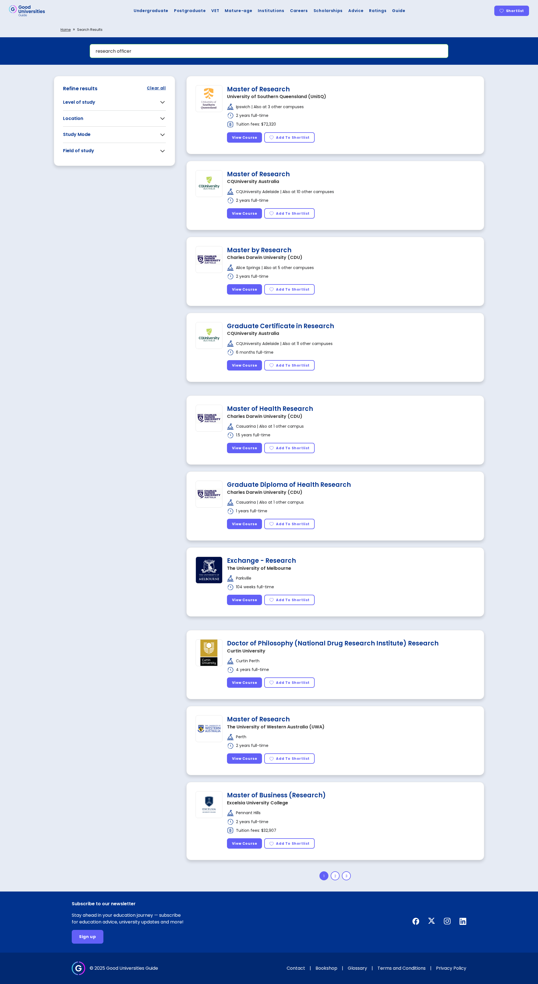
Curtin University (246, 651)
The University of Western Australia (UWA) (275, 727)
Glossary (357, 968)
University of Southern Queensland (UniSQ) (276, 96)
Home (66, 29)
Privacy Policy (451, 968)
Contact (296, 968)
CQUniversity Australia (253, 181)
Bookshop (326, 968)
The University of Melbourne (259, 568)
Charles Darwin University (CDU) (264, 257)
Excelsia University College (257, 803)
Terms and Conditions (401, 968)
